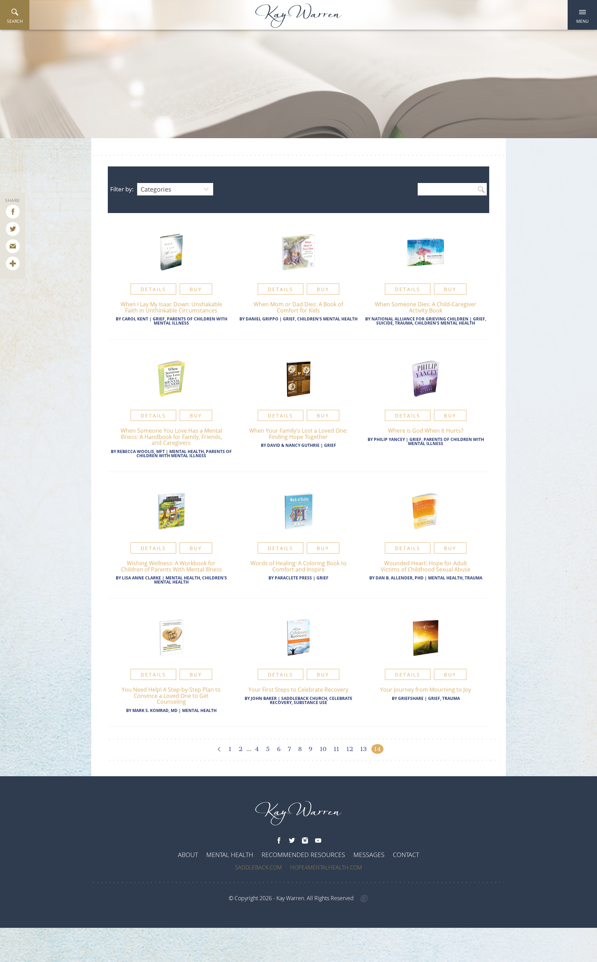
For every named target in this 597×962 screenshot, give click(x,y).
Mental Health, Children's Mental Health (190, 580)
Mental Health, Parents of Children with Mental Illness (184, 454)
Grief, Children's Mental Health (320, 319)
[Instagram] (305, 841)
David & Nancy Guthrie (293, 445)
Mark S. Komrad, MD (155, 710)
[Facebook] (279, 841)
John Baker (264, 698)
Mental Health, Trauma (455, 578)
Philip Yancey (389, 439)
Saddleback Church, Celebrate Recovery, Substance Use (311, 700)
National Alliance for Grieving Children (419, 319)
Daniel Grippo (262, 319)
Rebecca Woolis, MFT (141, 451)
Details (153, 289)
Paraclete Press (293, 578)
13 (363, 748)
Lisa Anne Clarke (141, 578)
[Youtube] (318, 841)
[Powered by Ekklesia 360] (364, 899)
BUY (196, 289)
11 (336, 748)
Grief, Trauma (444, 698)
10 (323, 748)
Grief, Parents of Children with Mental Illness (190, 321)
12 (350, 748)
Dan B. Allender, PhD (400, 578)
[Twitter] (292, 841)
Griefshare (411, 698)
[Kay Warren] (298, 15)
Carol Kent (135, 319)
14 (377, 748)
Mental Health (199, 710)
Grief (330, 445)
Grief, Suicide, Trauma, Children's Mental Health (431, 321)
